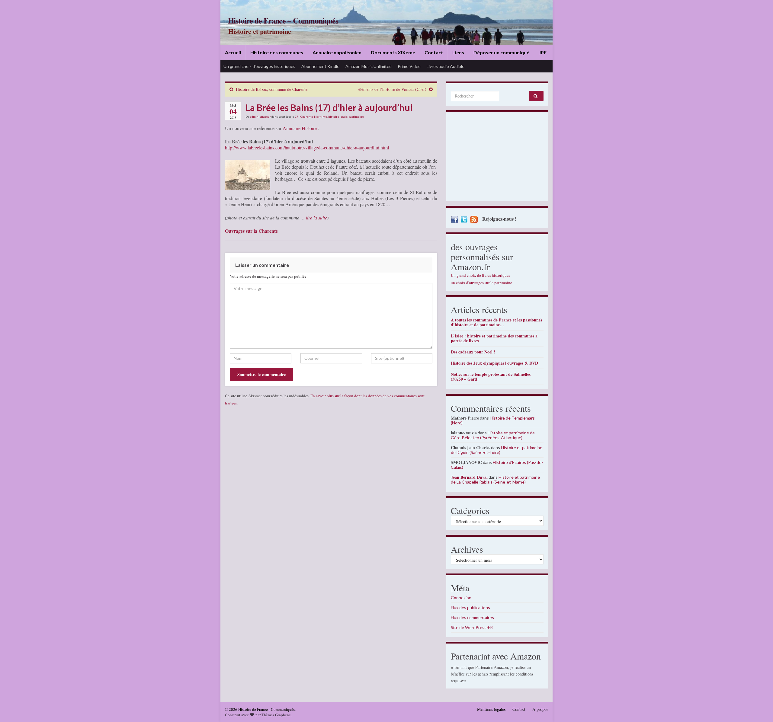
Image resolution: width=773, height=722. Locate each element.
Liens (458, 52)
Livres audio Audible (445, 66)
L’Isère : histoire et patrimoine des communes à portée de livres (494, 338)
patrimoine (356, 116)
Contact (434, 52)
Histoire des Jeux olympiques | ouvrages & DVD (494, 363)
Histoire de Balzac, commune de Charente (271, 89)
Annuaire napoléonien (337, 52)
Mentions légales (491, 709)
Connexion (461, 597)
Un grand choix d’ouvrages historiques (259, 66)
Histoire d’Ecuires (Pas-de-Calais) (497, 465)
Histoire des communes (276, 52)
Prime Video (409, 66)
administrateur (260, 116)
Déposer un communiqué (501, 52)
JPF (543, 52)
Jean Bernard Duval (469, 477)
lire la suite (316, 217)
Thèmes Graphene (276, 714)
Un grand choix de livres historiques (480, 275)
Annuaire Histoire (300, 128)
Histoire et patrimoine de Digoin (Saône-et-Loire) (496, 450)
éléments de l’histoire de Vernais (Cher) (392, 89)
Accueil (233, 52)
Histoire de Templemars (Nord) (493, 420)
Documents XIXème (393, 52)
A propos (540, 709)
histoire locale (338, 116)
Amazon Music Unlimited (368, 66)
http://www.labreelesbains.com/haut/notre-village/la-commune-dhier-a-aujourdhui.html (307, 147)
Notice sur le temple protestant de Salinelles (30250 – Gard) (491, 376)
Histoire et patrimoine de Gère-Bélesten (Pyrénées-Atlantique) (493, 435)
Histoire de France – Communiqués (283, 20)
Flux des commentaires (472, 617)
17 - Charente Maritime (311, 116)
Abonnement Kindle (320, 66)
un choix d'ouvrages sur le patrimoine (481, 282)
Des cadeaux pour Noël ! (473, 352)
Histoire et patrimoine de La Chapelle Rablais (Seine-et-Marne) (495, 479)
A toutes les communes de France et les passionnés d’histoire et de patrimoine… (496, 322)
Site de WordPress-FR (472, 627)
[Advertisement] (497, 158)
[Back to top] (759, 708)
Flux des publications (470, 607)
